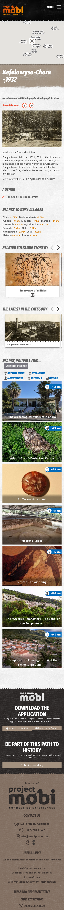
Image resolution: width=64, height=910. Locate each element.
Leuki (34, 231)
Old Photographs (27, 98)
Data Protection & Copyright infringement (31, 881)
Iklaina (29, 235)
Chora (10, 217)
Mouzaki (30, 220)
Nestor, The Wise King (32, 582)
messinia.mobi (9, 98)
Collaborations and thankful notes (31, 872)
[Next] (58, 247)
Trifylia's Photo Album (40, 179)
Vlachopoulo (13, 231)
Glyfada (11, 235)
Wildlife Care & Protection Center (32, 458)
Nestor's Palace (32, 541)
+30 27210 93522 (34, 830)
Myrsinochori (36, 224)
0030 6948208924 (34, 906)
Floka (29, 228)
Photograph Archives (48, 98)
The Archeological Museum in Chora (32, 417)
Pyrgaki (11, 220)
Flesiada (11, 228)
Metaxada (12, 224)
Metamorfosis (31, 217)
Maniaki (50, 220)
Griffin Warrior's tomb (32, 499)
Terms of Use (31, 877)
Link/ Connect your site (31, 868)
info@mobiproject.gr (34, 836)
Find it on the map (17, 365)
